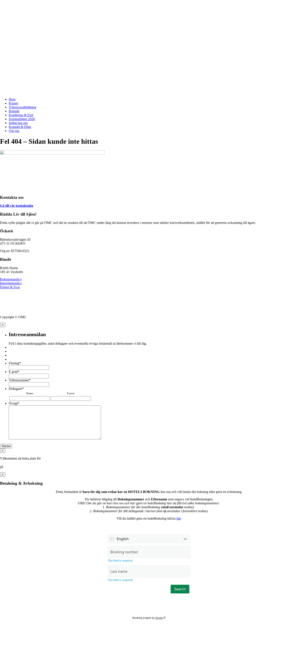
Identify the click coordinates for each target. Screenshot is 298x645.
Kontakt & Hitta (20, 127)
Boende (14, 111)
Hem (12, 99)
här (178, 518)
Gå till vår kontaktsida (16, 206)
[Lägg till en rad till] (93, 399)
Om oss (14, 131)
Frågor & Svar (10, 287)
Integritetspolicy (11, 283)
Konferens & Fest (21, 115)
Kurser (13, 103)
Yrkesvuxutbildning (22, 107)
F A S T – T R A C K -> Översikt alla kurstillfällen (37, 5)
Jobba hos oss (18, 123)
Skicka (6, 446)
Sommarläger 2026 (22, 119)
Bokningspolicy (11, 279)
